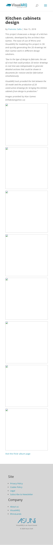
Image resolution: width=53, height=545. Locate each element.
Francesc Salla (15, 29)
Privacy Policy (16, 483)
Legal (12, 490)
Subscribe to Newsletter (21, 494)
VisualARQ (15, 510)
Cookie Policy (16, 487)
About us (14, 506)
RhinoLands (15, 514)
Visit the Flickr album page (17, 453)
